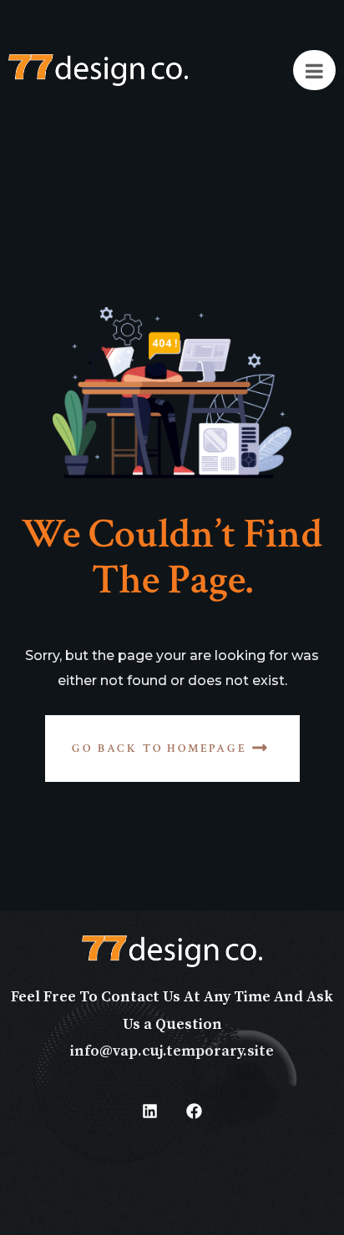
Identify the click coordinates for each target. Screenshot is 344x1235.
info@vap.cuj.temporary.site (172, 1051)
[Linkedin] (150, 1111)
